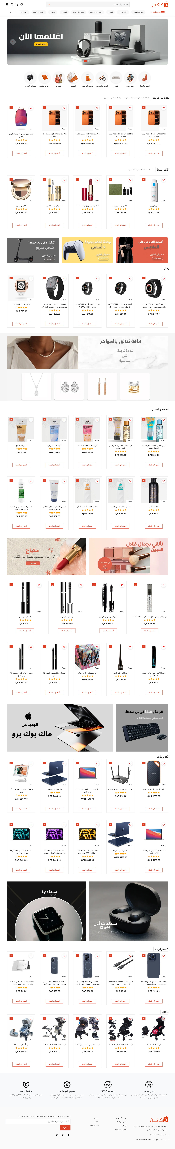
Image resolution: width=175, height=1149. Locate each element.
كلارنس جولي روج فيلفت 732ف (88, 206)
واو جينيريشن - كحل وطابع (87, 673)
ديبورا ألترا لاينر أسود (120, 673)
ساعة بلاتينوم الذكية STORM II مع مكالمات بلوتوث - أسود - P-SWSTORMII (120, 305)
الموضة (64, 12)
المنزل (110, 12)
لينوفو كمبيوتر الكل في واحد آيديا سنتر (21, 790)
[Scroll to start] (10, 12)
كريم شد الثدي (21, 445)
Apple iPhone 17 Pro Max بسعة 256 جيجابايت (121, 135)
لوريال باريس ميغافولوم (108, 617)
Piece (163, 129)
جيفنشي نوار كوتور (67, 617)
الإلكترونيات (123, 12)
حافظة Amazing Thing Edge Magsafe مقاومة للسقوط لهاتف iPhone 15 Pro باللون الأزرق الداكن (87, 983)
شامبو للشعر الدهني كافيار (88, 507)
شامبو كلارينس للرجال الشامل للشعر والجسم (54, 508)
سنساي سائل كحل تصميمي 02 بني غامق (21, 674)
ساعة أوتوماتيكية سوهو (21, 304)
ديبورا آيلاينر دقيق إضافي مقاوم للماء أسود (153, 674)
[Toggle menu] (162, 12)
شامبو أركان (153, 507)
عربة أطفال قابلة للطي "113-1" (54, 1045)
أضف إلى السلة (153, 153)
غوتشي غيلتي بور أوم (121, 206)
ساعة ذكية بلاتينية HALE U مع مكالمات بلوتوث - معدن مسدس (154, 305)
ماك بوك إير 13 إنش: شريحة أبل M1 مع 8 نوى (87, 790)
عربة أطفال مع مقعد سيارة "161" (87, 1045)
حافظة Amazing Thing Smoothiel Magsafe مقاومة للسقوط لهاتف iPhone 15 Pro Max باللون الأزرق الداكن (153, 983)
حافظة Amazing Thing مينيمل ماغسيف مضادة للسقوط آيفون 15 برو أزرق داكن (54, 983)
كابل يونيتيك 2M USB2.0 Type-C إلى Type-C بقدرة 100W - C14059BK (120, 983)
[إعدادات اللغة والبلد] (7, 4)
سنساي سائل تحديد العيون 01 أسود (54, 674)
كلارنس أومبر (21, 206)
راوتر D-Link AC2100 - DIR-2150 (120, 789)
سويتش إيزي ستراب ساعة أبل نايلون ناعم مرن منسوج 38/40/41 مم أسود (54, 305)
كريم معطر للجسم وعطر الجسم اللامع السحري (154, 446)
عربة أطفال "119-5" (154, 1045)
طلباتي (96, 1122)
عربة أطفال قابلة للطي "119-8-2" (120, 1045)
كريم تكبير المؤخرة (54, 445)
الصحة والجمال (138, 12)
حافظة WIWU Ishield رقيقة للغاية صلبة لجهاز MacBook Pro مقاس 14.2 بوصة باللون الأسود (21, 983)
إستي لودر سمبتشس (54, 206)
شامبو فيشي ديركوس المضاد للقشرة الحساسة (21, 508)
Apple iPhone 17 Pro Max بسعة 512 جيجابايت (154, 135)
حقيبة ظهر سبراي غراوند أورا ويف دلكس (21, 135)
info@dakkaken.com (143, 1139)
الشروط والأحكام (121, 1122)
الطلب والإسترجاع (121, 1129)
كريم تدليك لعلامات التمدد (87, 445)
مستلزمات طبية (78, 12)
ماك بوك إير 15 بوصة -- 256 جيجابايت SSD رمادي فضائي (54, 851)
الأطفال (52, 12)
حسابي (96, 1118)
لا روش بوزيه (154, 206)
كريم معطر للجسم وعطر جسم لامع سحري (120, 446)
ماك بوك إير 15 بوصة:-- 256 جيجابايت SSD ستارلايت (87, 851)
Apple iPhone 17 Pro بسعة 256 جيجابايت (54, 135)
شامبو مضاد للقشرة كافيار (121, 507)
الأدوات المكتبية (38, 12)
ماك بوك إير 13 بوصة (54, 789)
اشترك (65, 1128)
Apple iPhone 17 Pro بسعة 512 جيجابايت (87, 135)
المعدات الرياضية (96, 12)
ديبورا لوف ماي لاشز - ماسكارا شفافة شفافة (150, 617)
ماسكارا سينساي (25, 617)
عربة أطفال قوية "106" (21, 1045)
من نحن (124, 1125)
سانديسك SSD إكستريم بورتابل (153, 789)
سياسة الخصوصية (121, 1118)
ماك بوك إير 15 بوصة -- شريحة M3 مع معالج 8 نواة (21, 851)
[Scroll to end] (16, 12)
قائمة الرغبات (94, 1125)
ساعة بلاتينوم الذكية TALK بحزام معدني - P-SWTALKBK (87, 305)
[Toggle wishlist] (163, 108)
